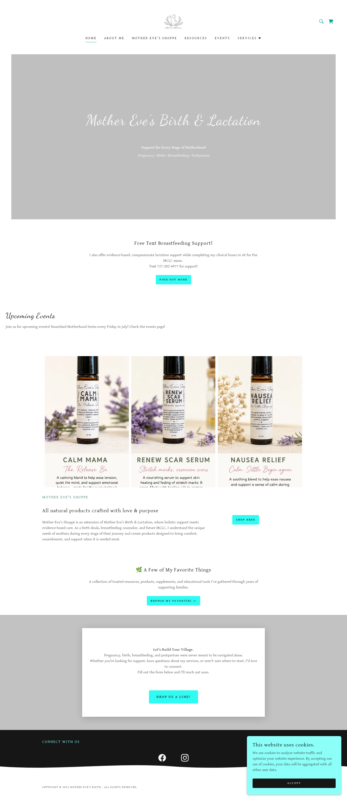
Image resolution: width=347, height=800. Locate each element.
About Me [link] (114, 38)
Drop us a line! (174, 697)
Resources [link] (196, 38)
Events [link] (222, 38)
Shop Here (245, 519)
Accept (294, 783)
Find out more (173, 279)
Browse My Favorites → (173, 600)
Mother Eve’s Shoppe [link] (154, 38)
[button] (250, 38)
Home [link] (91, 38)
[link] (173, 21)
